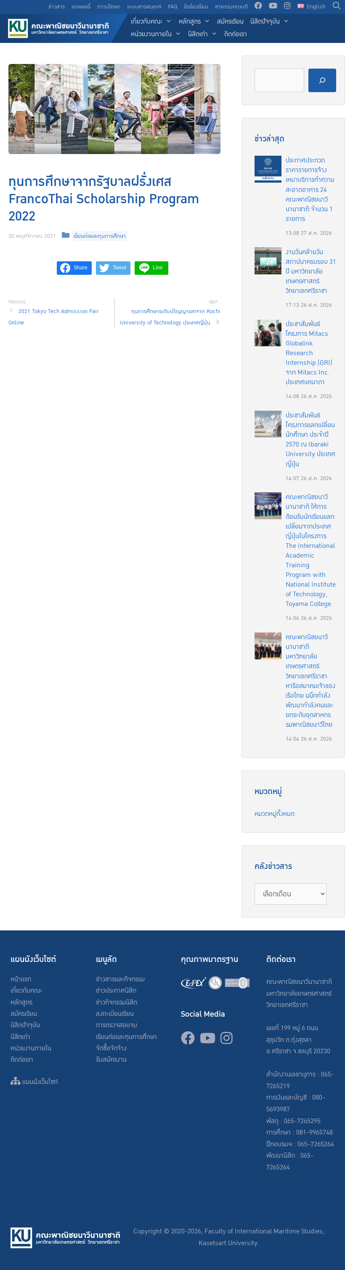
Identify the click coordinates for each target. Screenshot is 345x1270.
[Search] (322, 81)
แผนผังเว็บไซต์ (39, 1082)
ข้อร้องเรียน (196, 6)
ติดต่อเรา (235, 34)
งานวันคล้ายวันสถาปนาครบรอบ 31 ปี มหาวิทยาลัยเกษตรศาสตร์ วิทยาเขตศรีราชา (311, 271)
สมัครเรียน (230, 21)
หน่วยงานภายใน (151, 34)
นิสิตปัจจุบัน (265, 21)
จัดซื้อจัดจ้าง (111, 1048)
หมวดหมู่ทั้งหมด (275, 814)
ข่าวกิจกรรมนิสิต (116, 1002)
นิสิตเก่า (198, 34)
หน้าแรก (21, 979)
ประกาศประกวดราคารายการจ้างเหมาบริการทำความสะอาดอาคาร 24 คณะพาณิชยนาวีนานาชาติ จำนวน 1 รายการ (310, 189)
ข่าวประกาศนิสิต (116, 991)
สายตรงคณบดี (231, 6)
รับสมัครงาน (111, 1060)
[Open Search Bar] (337, 7)
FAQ (172, 6)
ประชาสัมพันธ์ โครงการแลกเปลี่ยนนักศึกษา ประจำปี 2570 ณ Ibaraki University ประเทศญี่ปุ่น (310, 439)
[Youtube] (273, 7)
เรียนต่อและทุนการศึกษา (100, 236)
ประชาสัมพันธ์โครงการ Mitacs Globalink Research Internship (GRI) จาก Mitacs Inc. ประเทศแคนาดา (309, 353)
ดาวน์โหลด (108, 6)
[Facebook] (258, 7)
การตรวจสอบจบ (116, 1025)
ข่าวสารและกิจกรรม (120, 979)
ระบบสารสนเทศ (144, 6)
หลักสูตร (190, 21)
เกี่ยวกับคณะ (146, 21)
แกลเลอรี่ (81, 6)
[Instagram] (287, 7)
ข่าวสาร (56, 6)
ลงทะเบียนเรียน (115, 1014)
